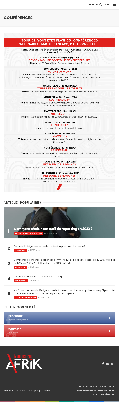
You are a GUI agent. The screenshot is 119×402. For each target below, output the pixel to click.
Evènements (106, 386)
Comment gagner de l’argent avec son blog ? (39, 276)
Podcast (91, 386)
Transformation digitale (28, 234)
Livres (80, 386)
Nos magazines (86, 390)
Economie (20, 267)
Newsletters (106, 390)
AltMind (47, 390)
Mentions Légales (103, 394)
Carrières (20, 250)
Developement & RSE (25, 297)
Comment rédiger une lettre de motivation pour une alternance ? (49, 246)
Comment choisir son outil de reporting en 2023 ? (53, 229)
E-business (21, 281)
